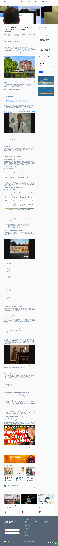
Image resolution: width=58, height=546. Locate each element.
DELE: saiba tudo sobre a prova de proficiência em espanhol (16, 99)
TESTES (27, 4)
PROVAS (13, 4)
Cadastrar (41, 71)
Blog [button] (17, 1)
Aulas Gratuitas (47, 524)
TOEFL (23, 259)
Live (31, 1)
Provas (26, 524)
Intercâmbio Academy (39, 524)
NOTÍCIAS (52, 4)
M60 (10, 450)
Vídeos (35, 1)
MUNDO (37, 4)
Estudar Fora (27, 532)
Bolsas (26, 521)
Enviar (6, 536)
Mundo (26, 531)
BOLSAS (6, 4)
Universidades (27, 525)
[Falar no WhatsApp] (55, 543)
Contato (43, 1)
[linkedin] (52, 542)
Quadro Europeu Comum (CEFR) (26, 49)
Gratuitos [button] (27, 1)
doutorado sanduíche (14, 137)
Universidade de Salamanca (12, 53)
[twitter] (48, 542)
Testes (26, 528)
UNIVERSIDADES (18, 4)
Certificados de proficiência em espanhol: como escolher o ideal (16, 101)
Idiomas (26, 522)
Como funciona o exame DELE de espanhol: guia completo (15, 100)
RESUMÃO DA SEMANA (32, 4)
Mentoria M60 (37, 521)
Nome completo (41, 63)
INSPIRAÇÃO (22, 4)
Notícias (26, 535)
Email (6, 531)
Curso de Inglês (37, 522)
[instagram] (46, 542)
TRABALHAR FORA (47, 4)
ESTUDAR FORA (42, 4)
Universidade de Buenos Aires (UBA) (14, 54)
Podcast (46, 522)
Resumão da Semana (28, 529)
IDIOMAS (9, 4)
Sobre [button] (38, 1)
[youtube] (50, 542)
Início (14, 1)
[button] (19, 1)
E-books (46, 521)
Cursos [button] (22, 1)
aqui (28, 423)
